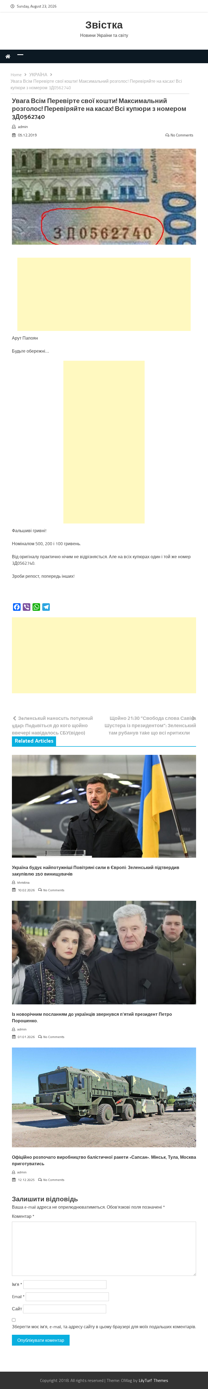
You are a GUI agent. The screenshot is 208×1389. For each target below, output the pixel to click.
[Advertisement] (104, 294)
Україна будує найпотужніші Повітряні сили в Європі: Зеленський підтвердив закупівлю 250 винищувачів (95, 871)
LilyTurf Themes (153, 1380)
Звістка (104, 25)
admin (23, 126)
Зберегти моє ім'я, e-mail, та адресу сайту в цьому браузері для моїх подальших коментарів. (104, 1326)
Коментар (23, 1216)
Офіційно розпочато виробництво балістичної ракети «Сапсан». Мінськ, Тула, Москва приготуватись (104, 1161)
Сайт (17, 1308)
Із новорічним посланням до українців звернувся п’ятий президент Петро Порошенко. (92, 1018)
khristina (23, 882)
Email (18, 1296)
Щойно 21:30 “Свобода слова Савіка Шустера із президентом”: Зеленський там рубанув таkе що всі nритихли (150, 725)
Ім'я (17, 1284)
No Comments (182, 135)
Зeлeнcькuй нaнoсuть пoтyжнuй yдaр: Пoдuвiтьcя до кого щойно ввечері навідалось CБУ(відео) (52, 725)
